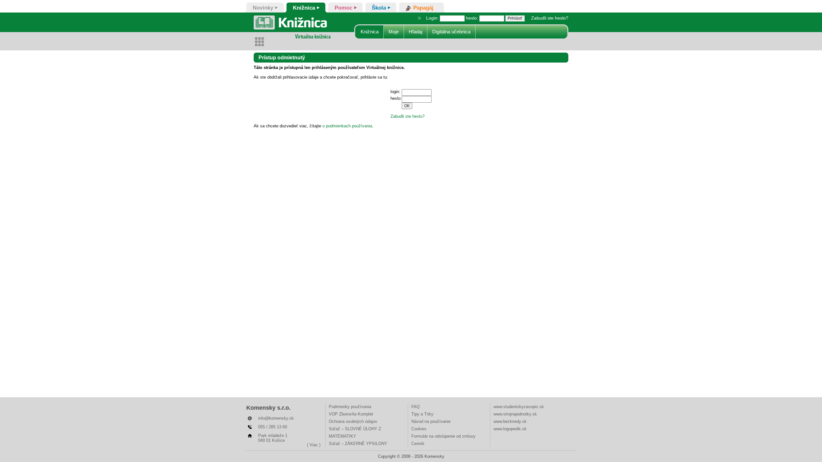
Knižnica (370, 31)
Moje (394, 31)
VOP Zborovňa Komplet (351, 414)
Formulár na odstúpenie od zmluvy (443, 436)
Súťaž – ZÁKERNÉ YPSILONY (358, 443)
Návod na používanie (430, 421)
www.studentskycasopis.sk (519, 406)
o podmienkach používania (347, 126)
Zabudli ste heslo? (549, 18)
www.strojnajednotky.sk (515, 414)
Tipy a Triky (422, 414)
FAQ (415, 406)
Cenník (417, 443)
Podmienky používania (350, 406)
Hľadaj (415, 31)
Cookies (418, 428)
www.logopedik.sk (510, 428)
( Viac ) (313, 444)
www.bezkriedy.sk (510, 421)
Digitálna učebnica (451, 31)
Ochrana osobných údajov (353, 421)
